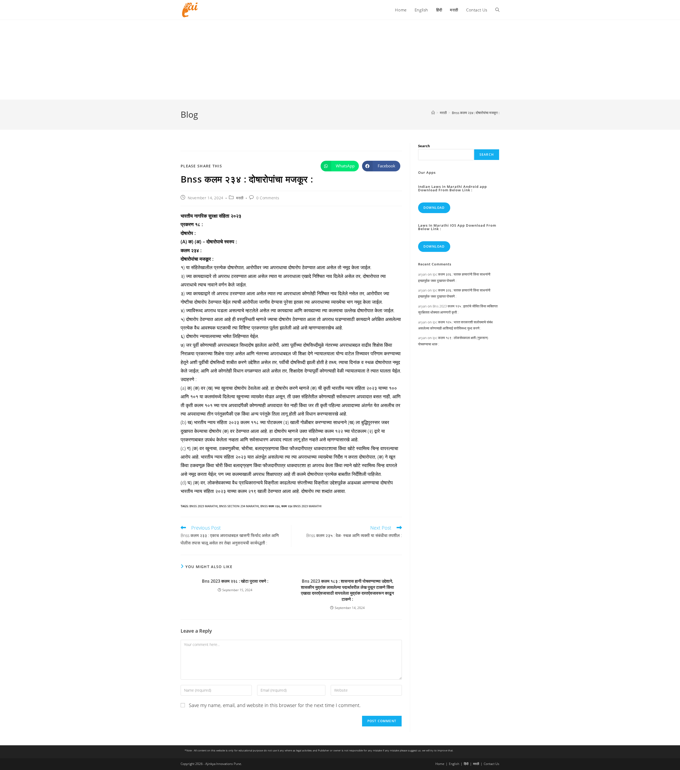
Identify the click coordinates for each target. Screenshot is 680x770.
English (454, 763)
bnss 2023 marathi (203, 506)
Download (434, 207)
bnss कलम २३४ (270, 506)
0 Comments (267, 197)
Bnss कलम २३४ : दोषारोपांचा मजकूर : (475, 112)
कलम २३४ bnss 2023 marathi (301, 506)
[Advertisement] (340, 60)
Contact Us (491, 763)
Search (424, 145)
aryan (422, 274)
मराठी (240, 197)
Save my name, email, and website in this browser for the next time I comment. (274, 705)
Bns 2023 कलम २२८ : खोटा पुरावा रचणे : (235, 581)
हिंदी (466, 763)
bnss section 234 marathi (239, 506)
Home (439, 763)
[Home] (433, 112)
